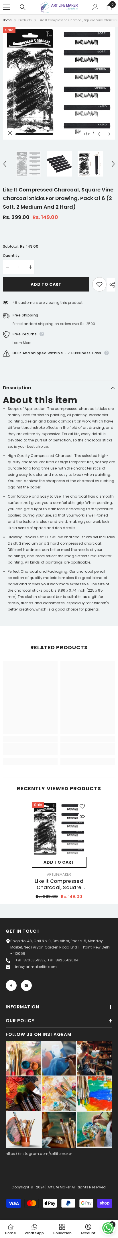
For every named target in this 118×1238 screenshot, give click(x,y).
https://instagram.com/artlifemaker (39, 1153)
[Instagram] (26, 985)
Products (25, 20)
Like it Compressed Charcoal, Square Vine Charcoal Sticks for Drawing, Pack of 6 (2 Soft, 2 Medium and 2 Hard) (59, 884)
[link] (30, 749)
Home (7, 20)
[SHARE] (111, 285)
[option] (59, 83)
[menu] (6, 7)
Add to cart (46, 284)
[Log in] (95, 7)
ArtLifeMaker (59, 874)
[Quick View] (82, 816)
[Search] (22, 7)
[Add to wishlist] (99, 284)
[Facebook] (11, 985)
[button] (99, 134)
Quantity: (11, 255)
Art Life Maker (59, 1187)
